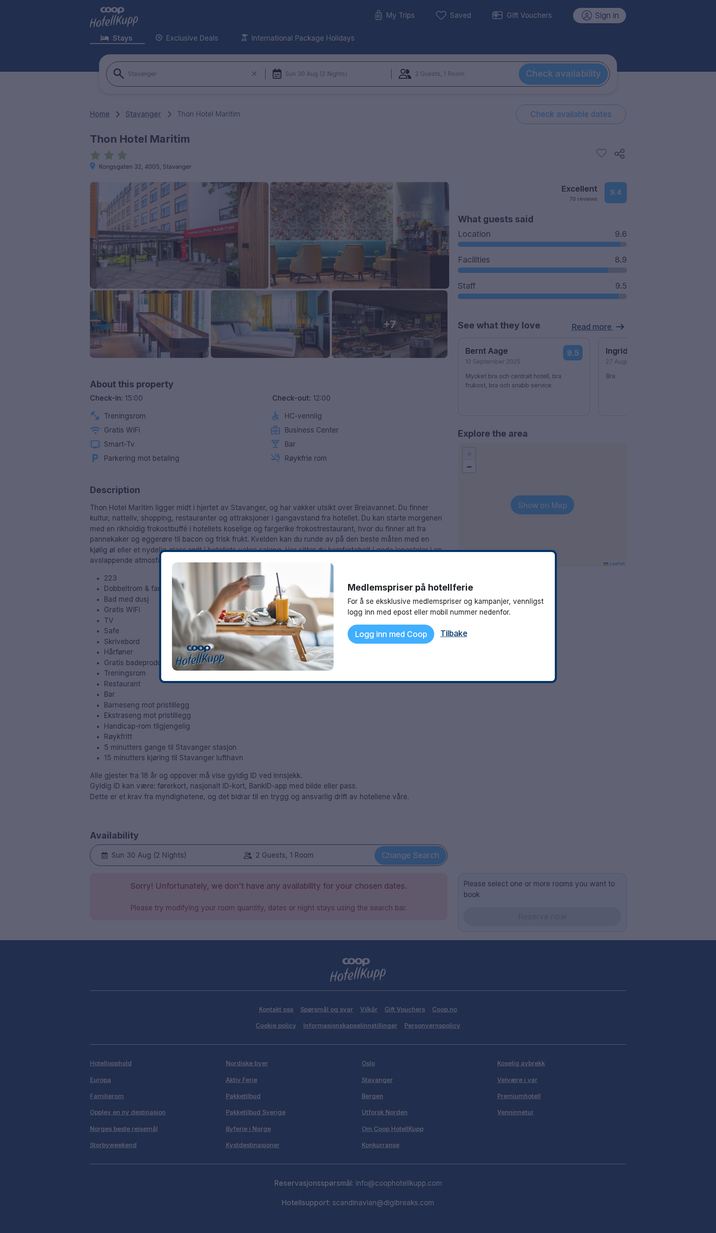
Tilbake (453, 633)
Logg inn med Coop (391, 634)
